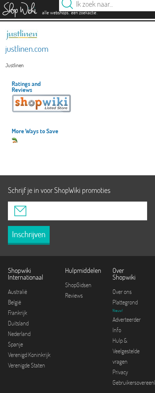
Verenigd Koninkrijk (29, 354)
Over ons (122, 291)
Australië (17, 291)
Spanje (15, 344)
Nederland (19, 333)
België (14, 302)
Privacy (120, 372)
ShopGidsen (78, 285)
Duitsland (18, 323)
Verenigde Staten (26, 365)
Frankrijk (17, 312)
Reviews (74, 295)
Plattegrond (125, 302)
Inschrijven (29, 234)
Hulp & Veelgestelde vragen (126, 351)
